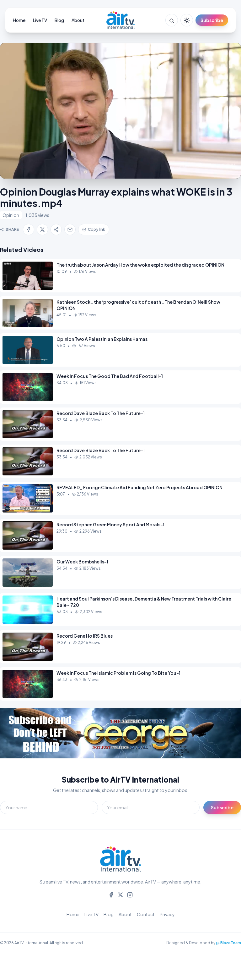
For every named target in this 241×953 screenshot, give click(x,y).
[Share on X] (42, 229)
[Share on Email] (70, 229)
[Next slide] (222, 733)
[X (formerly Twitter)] (120, 894)
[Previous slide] (19, 733)
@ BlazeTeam (228, 942)
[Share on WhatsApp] (56, 229)
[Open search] (171, 20)
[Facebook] (111, 894)
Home (19, 20)
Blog (59, 20)
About (78, 20)
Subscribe (212, 20)
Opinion (11, 215)
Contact (146, 914)
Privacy (167, 914)
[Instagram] (130, 894)
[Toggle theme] (186, 20)
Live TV (40, 20)
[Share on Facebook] (28, 229)
